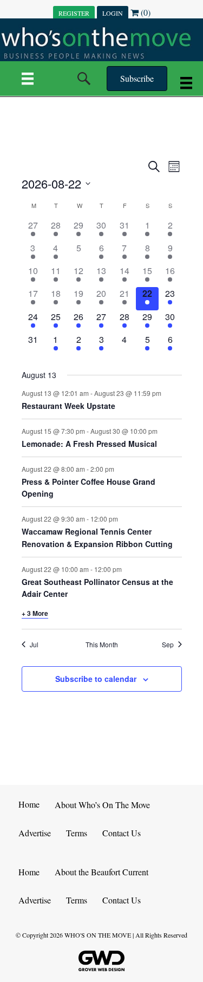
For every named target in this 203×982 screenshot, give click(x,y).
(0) (144, 12)
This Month (102, 644)
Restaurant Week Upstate (68, 405)
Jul (34, 644)
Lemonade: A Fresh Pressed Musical (89, 443)
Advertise (34, 832)
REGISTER (73, 13)
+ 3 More (35, 613)
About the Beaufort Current (101, 871)
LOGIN (112, 13)
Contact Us (121, 832)
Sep (168, 644)
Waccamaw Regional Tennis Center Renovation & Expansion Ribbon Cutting (97, 537)
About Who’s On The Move (102, 804)
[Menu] (27, 78)
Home (29, 804)
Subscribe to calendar (95, 679)
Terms (76, 832)
